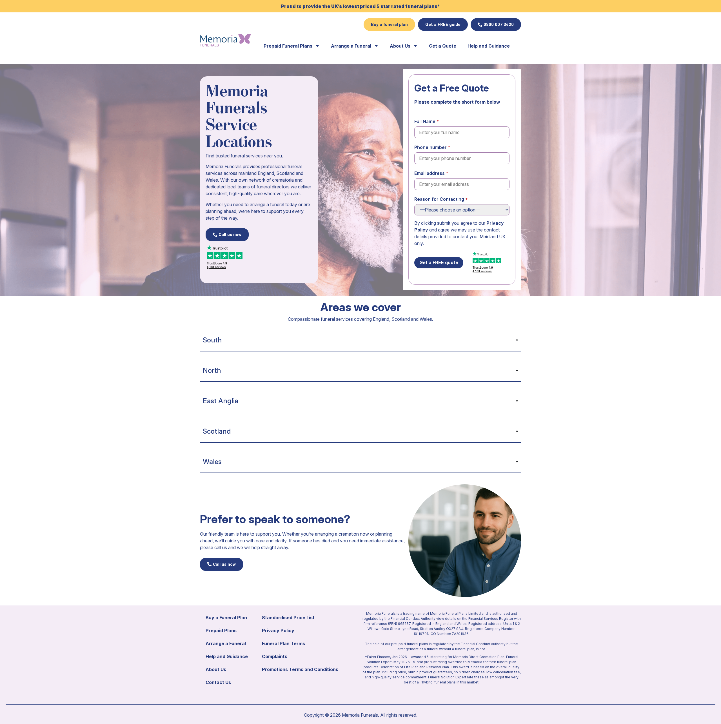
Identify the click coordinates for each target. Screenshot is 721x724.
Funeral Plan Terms (283, 643)
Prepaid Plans (221, 630)
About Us (400, 46)
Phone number (430, 147)
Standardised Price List (288, 617)
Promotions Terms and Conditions (300, 669)
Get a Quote (442, 46)
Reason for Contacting (439, 199)
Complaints (274, 656)
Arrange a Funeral (351, 46)
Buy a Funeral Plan (226, 617)
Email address (429, 173)
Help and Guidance (489, 46)
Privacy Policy (278, 630)
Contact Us (218, 682)
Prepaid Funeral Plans (288, 46)
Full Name (424, 121)
